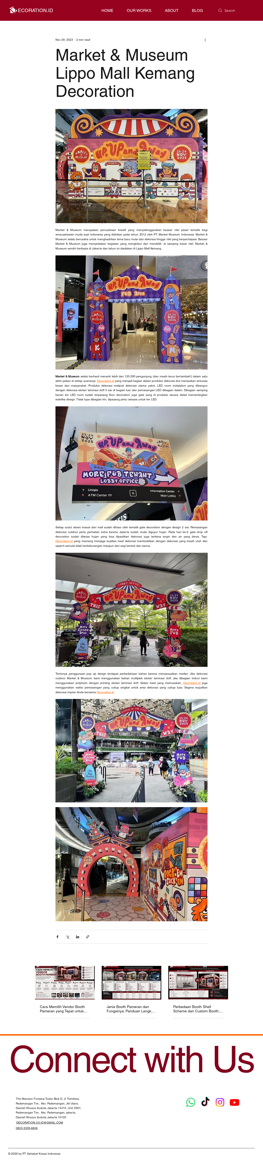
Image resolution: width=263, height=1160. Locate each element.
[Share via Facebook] (57, 937)
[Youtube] (234, 1102)
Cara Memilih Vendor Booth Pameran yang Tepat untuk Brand (62, 1009)
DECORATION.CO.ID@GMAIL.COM (39, 1122)
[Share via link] (88, 937)
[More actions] (205, 39)
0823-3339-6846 (27, 1128)
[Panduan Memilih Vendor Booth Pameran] (65, 982)
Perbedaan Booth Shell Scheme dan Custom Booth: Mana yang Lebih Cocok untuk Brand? (196, 1009)
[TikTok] (205, 1102)
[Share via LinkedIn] (78, 937)
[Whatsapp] (190, 1102)
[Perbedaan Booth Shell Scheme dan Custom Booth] (198, 982)
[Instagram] (220, 1102)
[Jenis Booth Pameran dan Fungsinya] (131, 983)
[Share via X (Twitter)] (67, 937)
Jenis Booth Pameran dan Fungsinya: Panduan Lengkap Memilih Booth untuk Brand (131, 1009)
